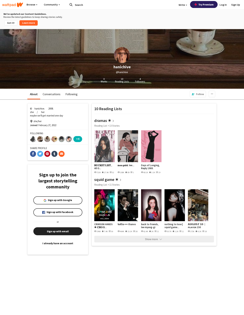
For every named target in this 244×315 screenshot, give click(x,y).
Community (51, 4)
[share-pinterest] (47, 154)
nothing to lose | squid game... (173, 226)
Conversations (51, 94)
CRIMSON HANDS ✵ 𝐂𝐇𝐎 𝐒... (103, 226)
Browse (31, 4)
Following (71, 94)
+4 (77, 139)
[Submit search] (71, 4)
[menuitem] (198, 94)
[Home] (12, 4)
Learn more (28, 22)
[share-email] (62, 154)
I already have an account (57, 243)
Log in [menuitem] (223, 4)
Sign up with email (58, 231)
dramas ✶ (102, 120)
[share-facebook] (33, 154)
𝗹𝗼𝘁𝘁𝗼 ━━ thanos (127, 224)
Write (182, 4)
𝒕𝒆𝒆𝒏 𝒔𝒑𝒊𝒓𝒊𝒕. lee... (126, 165)
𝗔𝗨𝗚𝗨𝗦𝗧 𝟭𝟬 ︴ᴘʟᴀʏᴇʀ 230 (197, 226)
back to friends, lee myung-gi (150, 226)
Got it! (10, 22)
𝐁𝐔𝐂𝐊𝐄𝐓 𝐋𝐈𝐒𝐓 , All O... (103, 167)
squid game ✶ (106, 179)
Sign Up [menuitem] (235, 4)
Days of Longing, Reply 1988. (150, 167)
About (34, 94)
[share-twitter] (40, 154)
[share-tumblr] (54, 154)
